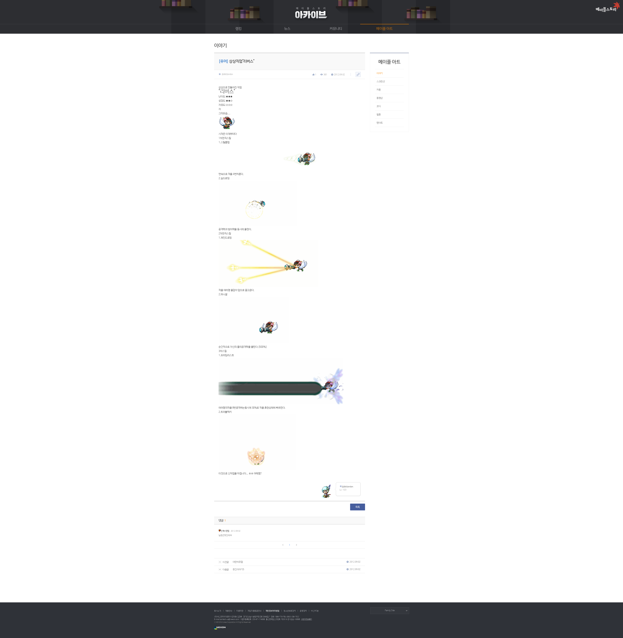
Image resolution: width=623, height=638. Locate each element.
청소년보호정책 (290, 611)
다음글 (226, 569)
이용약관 (239, 611)
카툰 (379, 89)
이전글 (226, 562)
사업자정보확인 (306, 619)
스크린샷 (381, 81)
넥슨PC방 (314, 611)
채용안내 (228, 611)
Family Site (390, 610)
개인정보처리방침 (272, 611)
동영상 (380, 98)
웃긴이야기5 (238, 569)
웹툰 (379, 114)
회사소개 (217, 611)
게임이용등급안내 (254, 611)
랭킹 (238, 29)
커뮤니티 (336, 29)
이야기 (380, 73)
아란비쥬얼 (238, 562)
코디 (379, 106)
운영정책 (303, 611)
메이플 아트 (384, 29)
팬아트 (380, 122)
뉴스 (287, 29)
